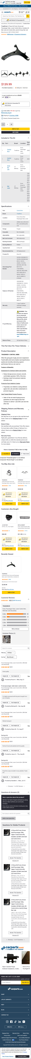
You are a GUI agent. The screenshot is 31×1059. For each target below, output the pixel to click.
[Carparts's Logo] (9, 12)
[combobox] (11, 657)
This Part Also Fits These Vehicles (13, 346)
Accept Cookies (22, 1056)
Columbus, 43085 (13, 115)
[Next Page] (24, 786)
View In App (27, 2)
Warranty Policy (25, 442)
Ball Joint (8, 187)
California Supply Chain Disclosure (9, 1037)
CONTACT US (4, 1015)
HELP (2, 1004)
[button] (15, 2)
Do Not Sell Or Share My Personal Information (15, 1042)
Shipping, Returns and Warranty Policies (12, 410)
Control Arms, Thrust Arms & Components (11, 23)
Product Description (8, 351)
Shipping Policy (17, 418)
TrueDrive (19, 213)
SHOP (2, 994)
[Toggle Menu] (2, 12)
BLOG (2, 1009)
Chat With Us (6, 453)
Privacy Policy (7, 1035)
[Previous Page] (7, 786)
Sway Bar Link (8, 167)
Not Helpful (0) (15, 676)
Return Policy (17, 430)
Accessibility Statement (24, 1037)
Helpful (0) (5, 676)
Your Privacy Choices (23, 1039)
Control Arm (9, 150)
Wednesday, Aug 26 (6, 112)
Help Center (26, 453)
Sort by (3, 657)
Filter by (3, 652)
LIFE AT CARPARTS (6, 999)
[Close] (29, 1049)
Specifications (6, 206)
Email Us (16, 453)
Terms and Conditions (22, 1035)
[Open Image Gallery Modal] (15, 53)
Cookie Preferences (7, 1039)
